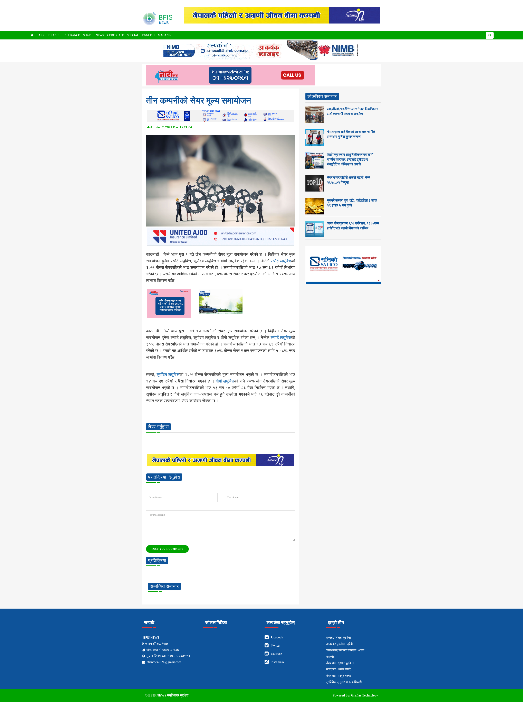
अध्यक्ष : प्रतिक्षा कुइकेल (338, 637)
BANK (41, 35)
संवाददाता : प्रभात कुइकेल (340, 663)
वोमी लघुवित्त (225, 381)
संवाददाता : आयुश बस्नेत (338, 675)
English (148, 35)
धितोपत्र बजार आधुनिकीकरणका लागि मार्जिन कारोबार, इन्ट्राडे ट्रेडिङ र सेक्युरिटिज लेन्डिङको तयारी (350, 159)
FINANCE (54, 35)
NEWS (100, 35)
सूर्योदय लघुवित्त (168, 374)
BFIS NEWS (151, 637)
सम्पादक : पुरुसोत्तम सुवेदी (339, 644)
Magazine (165, 35)
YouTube (276, 653)
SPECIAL (133, 35)
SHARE (88, 35)
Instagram (277, 662)
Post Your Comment (167, 548)
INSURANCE (72, 35)
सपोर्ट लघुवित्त (281, 261)
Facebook (277, 637)
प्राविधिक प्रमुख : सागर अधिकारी (344, 682)
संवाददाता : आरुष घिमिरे (338, 669)
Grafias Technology (364, 695)
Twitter (275, 645)
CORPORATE (115, 35)
